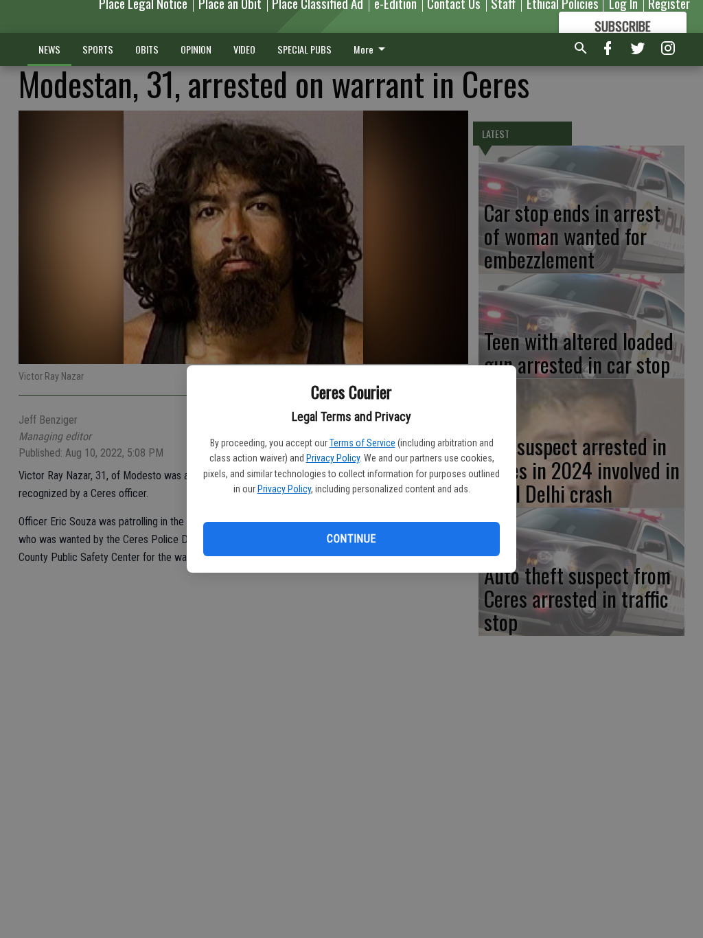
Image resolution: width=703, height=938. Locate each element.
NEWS (49, 49)
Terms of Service (362, 442)
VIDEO (244, 49)
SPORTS (97, 49)
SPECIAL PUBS (304, 49)
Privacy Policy (333, 458)
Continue (351, 538)
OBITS (147, 49)
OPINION (196, 49)
